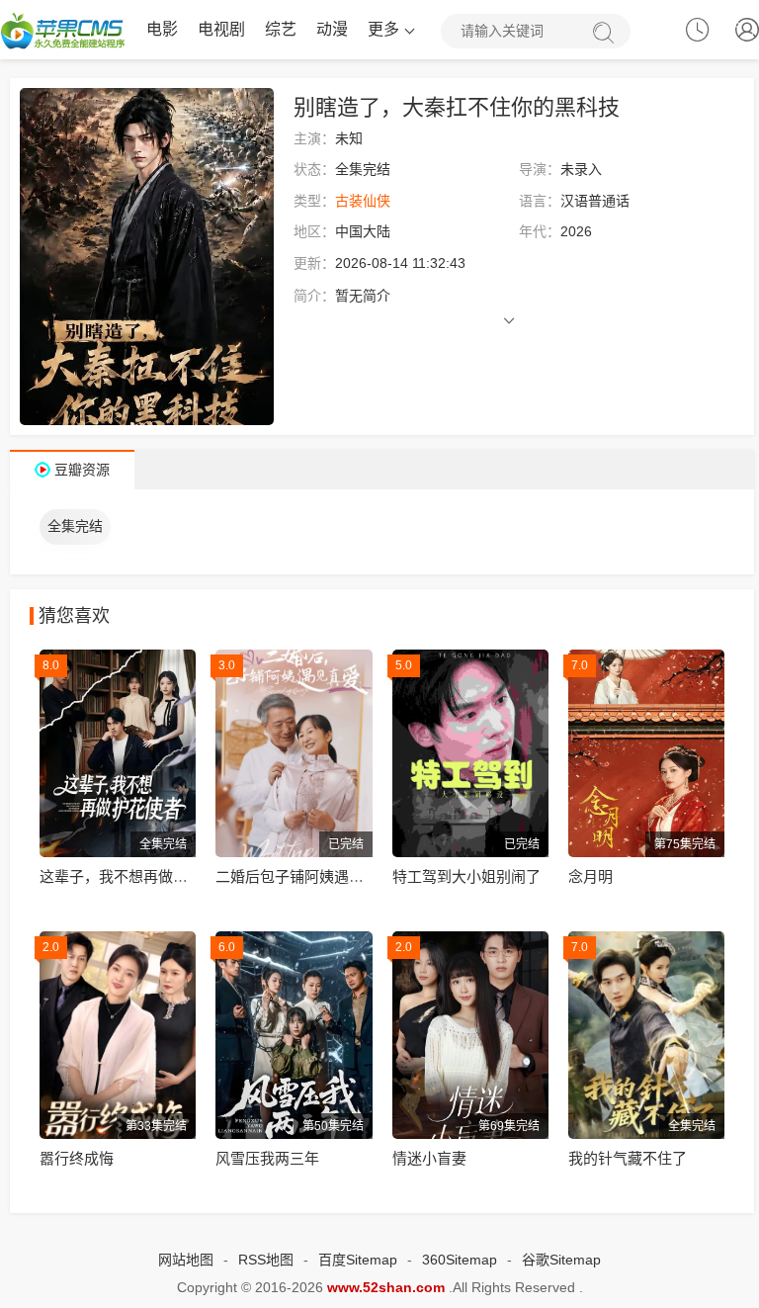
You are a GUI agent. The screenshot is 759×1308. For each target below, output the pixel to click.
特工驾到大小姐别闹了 (466, 876)
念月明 (590, 876)
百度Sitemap (357, 1259)
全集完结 (75, 526)
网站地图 (185, 1259)
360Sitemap (459, 1259)
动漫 (332, 29)
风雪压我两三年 (267, 1158)
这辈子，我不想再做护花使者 (136, 876)
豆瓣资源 (82, 470)
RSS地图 (266, 1259)
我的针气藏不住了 (627, 1158)
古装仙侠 (362, 201)
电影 (162, 29)
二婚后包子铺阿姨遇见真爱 (304, 876)
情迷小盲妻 (429, 1158)
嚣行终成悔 (77, 1158)
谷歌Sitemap (561, 1259)
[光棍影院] (63, 30)
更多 (383, 29)
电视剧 (221, 29)
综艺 (280, 29)
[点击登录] (747, 34)
